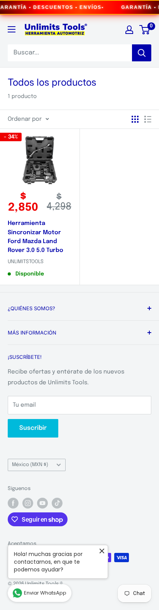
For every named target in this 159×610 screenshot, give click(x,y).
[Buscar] (141, 52)
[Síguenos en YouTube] (42, 503)
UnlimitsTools (26, 261)
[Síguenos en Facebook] (13, 503)
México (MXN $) (30, 464)
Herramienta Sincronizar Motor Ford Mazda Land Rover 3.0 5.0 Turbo (35, 236)
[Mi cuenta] (129, 29)
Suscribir (33, 428)
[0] (145, 29)
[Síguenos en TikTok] (57, 503)
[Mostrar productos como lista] (147, 119)
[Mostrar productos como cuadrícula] (135, 119)
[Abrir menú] (11, 29)
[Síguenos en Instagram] (27, 503)
